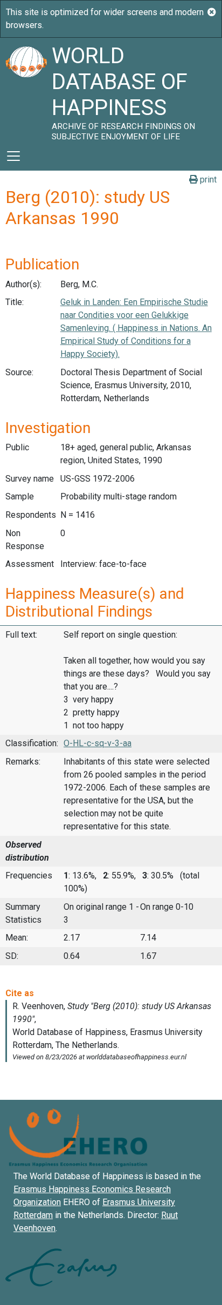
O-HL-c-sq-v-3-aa (97, 743)
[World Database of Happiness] (26, 89)
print (207, 179)
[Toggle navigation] (13, 156)
